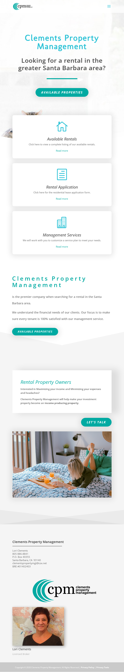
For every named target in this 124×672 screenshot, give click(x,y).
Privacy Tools (102, 667)
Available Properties (62, 92)
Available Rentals (62, 139)
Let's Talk (96, 422)
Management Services (62, 235)
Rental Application (62, 187)
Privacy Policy (87, 667)
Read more (62, 150)
